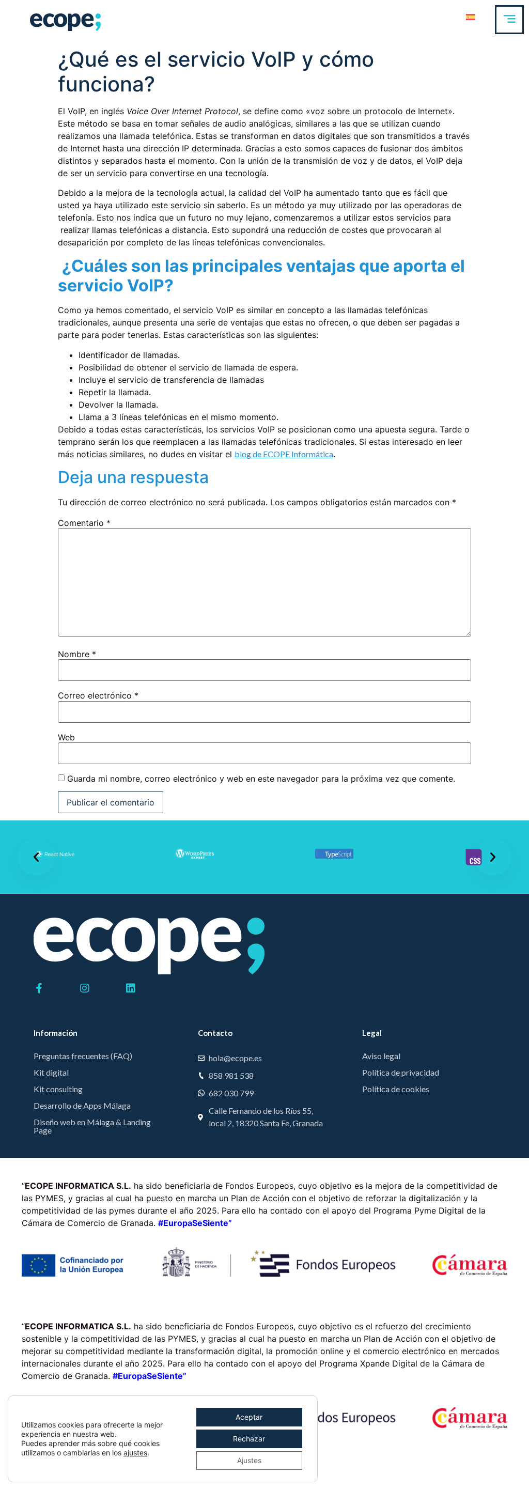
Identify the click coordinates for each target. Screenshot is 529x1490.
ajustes (135, 1452)
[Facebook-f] (39, 988)
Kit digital (51, 1072)
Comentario (84, 523)
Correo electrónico (98, 695)
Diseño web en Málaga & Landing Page (92, 1126)
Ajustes (249, 1460)
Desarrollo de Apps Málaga (82, 1105)
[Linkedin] (131, 988)
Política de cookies (395, 1089)
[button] (36, 857)
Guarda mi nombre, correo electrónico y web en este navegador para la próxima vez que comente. (261, 778)
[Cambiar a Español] (470, 16)
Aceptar (249, 1417)
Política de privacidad (400, 1072)
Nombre (77, 654)
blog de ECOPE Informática (284, 454)
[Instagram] (85, 988)
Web (66, 737)
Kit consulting (58, 1089)
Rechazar (249, 1438)
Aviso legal (381, 1056)
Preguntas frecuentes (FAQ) (83, 1056)
